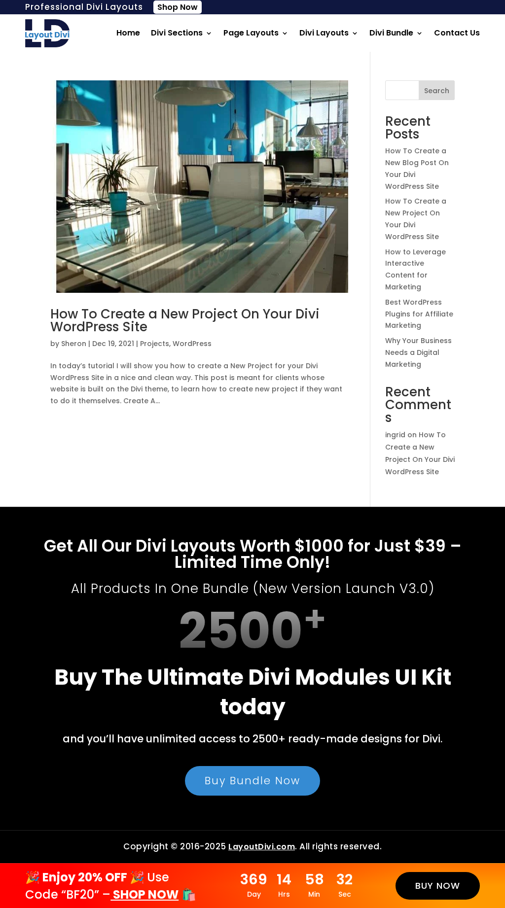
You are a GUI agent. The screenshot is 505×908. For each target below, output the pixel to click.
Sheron (73, 344)
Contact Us (457, 32)
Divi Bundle (391, 32)
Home (128, 32)
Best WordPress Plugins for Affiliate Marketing (419, 314)
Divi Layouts (324, 32)
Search (436, 91)
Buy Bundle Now (252, 780)
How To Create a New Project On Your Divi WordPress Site (185, 320)
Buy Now (437, 885)
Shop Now (177, 7)
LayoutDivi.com (261, 846)
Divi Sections (177, 32)
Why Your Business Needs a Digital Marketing (418, 352)
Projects (154, 344)
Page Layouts (251, 32)
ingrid (395, 435)
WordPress (192, 344)
